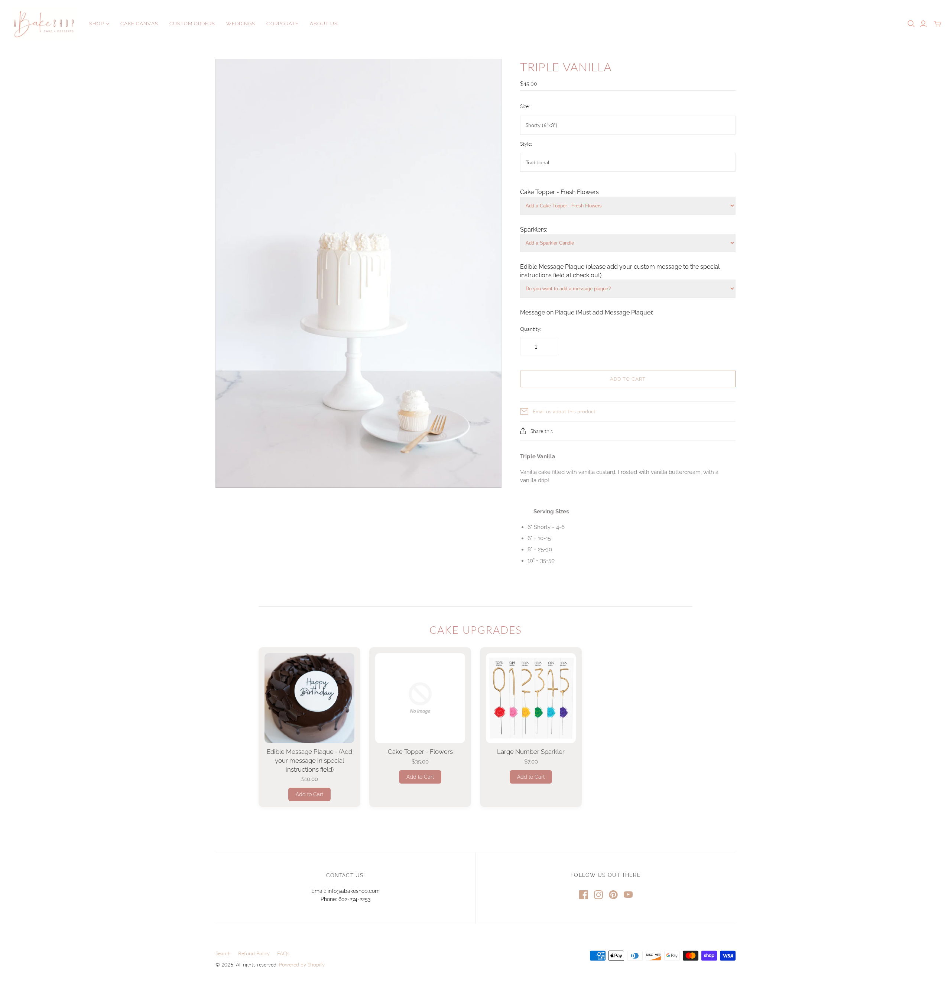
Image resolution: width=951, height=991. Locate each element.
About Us (324, 23)
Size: (525, 106)
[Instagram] (598, 894)
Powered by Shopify (302, 964)
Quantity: (530, 329)
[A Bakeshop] (43, 23)
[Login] (923, 24)
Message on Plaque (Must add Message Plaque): (586, 312)
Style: (526, 144)
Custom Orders (192, 23)
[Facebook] (583, 894)
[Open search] (911, 24)
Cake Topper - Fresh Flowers (559, 192)
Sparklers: (533, 229)
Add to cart (628, 379)
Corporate (282, 23)
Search (223, 953)
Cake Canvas (139, 23)
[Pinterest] (613, 894)
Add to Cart (309, 794)
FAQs (283, 953)
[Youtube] (628, 894)
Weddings (240, 23)
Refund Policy (254, 953)
